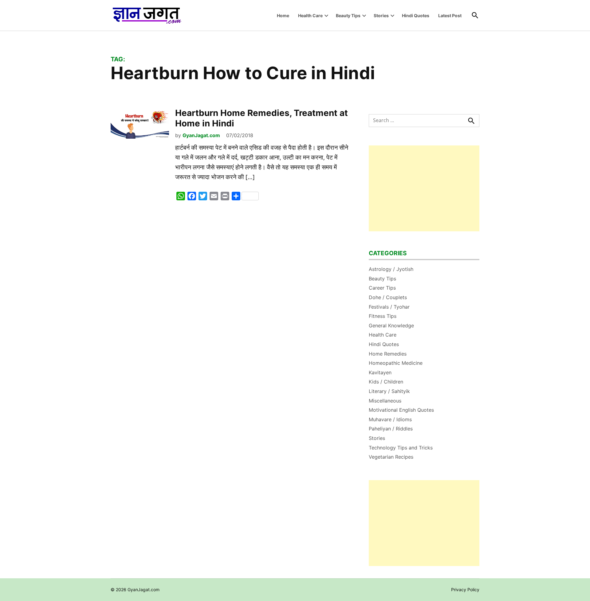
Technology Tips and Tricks (401, 448)
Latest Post (450, 15)
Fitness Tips (382, 316)
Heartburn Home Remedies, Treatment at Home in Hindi (261, 118)
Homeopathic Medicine (396, 363)
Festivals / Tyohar (389, 307)
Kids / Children (386, 382)
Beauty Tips (348, 15)
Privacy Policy (465, 589)
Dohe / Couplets (388, 297)
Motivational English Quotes (401, 410)
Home (283, 15)
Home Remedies (388, 354)
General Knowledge (391, 325)
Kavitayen (380, 372)
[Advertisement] (424, 188)
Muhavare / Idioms (390, 419)
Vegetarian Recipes (391, 457)
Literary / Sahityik (389, 391)
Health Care (310, 15)
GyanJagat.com (201, 135)
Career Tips (382, 288)
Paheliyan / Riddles (391, 429)
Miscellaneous (385, 401)
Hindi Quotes (415, 15)
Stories (381, 15)
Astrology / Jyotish (391, 269)
